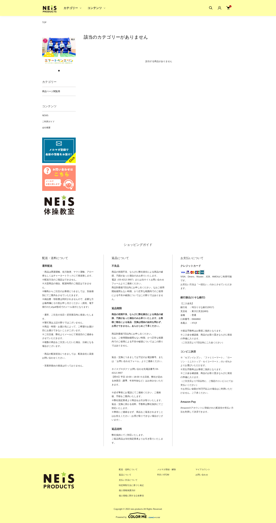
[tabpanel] (59, 51)
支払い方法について (128, 480)
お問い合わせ (201, 475)
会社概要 (46, 127)
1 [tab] (59, 70)
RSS (159, 475)
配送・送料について (128, 469)
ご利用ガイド (48, 121)
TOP (44, 22)
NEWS (45, 115)
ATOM (166, 475)
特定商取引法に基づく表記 (131, 485)
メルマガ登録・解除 (166, 469)
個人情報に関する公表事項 (131, 495)
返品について (125, 475)
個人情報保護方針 (127, 490)
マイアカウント (202, 469)
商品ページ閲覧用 (51, 91)
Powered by (121, 517)
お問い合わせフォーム (128, 361)
